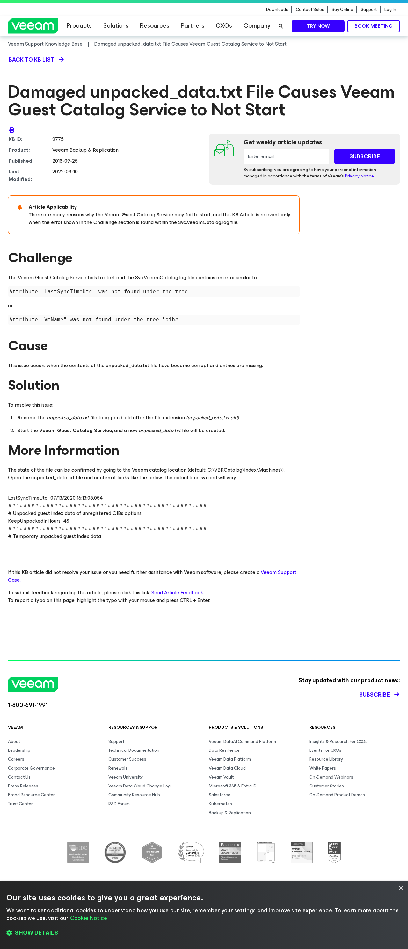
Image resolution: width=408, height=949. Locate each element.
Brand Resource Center (31, 795)
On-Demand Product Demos (337, 795)
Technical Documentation (133, 750)
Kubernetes (220, 804)
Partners (192, 25)
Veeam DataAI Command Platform (242, 741)
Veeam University (125, 777)
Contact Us (19, 777)
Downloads (277, 9)
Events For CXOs (325, 750)
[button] (204, 933)
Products (79, 25)
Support (369, 9)
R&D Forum (119, 804)
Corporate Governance (31, 768)
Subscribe (374, 694)
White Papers (322, 768)
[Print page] (12, 130)
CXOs (224, 25)
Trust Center (20, 804)
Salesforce (219, 795)
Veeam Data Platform (230, 759)
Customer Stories (326, 786)
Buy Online (342, 9)
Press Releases (23, 786)
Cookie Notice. (89, 918)
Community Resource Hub (134, 795)
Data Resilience (224, 750)
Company (257, 25)
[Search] (281, 26)
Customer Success (127, 759)
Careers (16, 759)
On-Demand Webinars (331, 777)
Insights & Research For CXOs (338, 741)
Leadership (19, 750)
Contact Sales (310, 9)
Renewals (117, 768)
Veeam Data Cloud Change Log (139, 786)
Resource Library (326, 759)
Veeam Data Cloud (227, 768)
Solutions (115, 25)
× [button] (400, 888)
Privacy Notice (359, 176)
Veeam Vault (221, 777)
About (14, 741)
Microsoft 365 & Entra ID (233, 786)
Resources (154, 25)
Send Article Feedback (177, 592)
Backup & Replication (230, 812)
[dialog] (204, 915)
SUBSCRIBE (364, 156)
